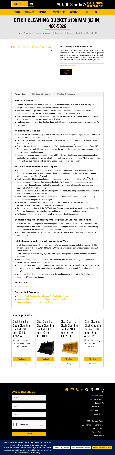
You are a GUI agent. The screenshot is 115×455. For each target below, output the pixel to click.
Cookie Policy (98, 436)
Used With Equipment (66, 94)
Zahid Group (99, 414)
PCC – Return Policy (96, 429)
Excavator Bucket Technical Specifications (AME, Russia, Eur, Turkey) (45, 299)
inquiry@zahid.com (96, 396)
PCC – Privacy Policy (95, 421)
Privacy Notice (97, 432)
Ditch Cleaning (55, 33)
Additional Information (41, 94)
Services (42, 12)
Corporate (74, 12)
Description (20, 94)
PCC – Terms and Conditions (92, 425)
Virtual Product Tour (25, 287)
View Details (22, 359)
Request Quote (66, 72)
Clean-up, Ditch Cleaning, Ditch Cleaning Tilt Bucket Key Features (43, 296)
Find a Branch (98, 407)
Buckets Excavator (42, 33)
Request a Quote (97, 400)
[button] (51, 50)
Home (20, 33)
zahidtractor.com (97, 410)
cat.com (100, 418)
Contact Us (99, 403)
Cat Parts (29, 12)
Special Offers (59, 12)
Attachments (28, 33)
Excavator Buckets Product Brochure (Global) (35, 302)
